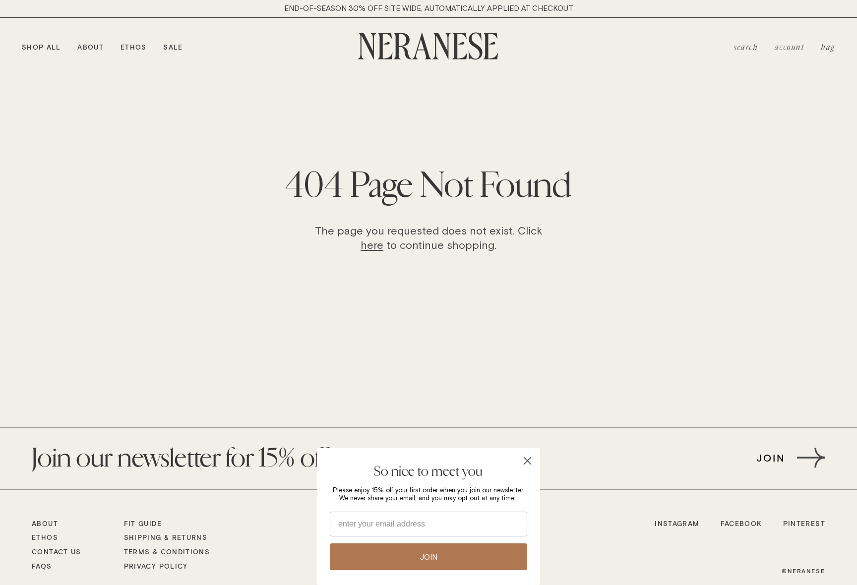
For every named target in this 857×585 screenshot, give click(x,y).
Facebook (741, 524)
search (746, 47)
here (372, 245)
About (90, 47)
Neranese (806, 570)
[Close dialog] (527, 460)
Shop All (41, 47)
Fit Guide (143, 524)
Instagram (677, 524)
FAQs (42, 566)
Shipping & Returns (165, 537)
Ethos (134, 47)
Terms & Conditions (167, 552)
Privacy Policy (156, 566)
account (789, 47)
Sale (173, 47)
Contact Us (56, 552)
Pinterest (804, 524)
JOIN (428, 556)
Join (771, 458)
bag (828, 47)
